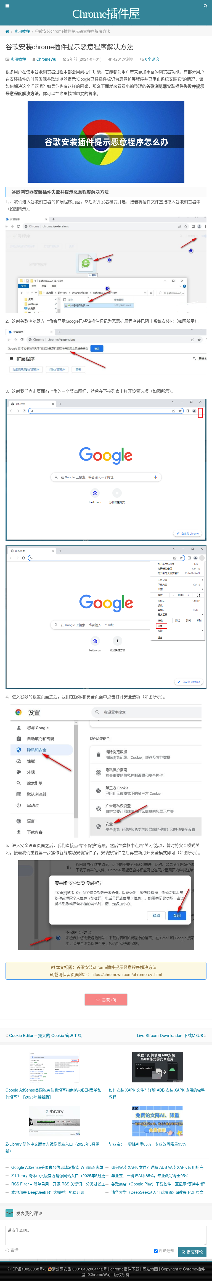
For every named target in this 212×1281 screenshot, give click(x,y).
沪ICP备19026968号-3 (27, 1269)
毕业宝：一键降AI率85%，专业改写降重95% (149, 1175)
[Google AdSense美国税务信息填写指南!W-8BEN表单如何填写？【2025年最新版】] (54, 1066)
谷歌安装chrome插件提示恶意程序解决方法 (69, 46)
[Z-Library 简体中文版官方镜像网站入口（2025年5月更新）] (54, 1120)
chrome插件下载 (124, 1269)
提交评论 (194, 1252)
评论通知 (166, 1250)
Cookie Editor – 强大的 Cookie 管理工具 (45, 1035)
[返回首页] (7, 31)
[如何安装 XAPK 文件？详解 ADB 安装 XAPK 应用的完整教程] (158, 1066)
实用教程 (22, 31)
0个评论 (152, 59)
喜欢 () (109, 999)
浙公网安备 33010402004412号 (79, 1269)
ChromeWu (46, 59)
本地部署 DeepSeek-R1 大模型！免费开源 (47, 1192)
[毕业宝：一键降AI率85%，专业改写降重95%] (158, 1120)
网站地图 (150, 1269)
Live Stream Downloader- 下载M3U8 (170, 1035)
